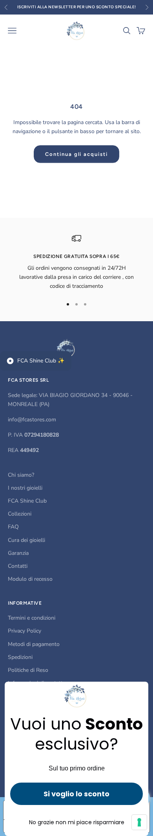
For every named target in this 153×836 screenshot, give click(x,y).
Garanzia (18, 553)
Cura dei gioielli (26, 540)
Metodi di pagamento (34, 644)
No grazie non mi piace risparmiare (76, 822)
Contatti (17, 566)
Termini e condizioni (31, 618)
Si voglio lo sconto (76, 794)
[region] (76, 262)
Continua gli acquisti (76, 154)
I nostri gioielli (25, 488)
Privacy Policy (24, 631)
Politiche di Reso (28, 670)
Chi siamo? (21, 475)
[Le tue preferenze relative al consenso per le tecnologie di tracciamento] (139, 822)
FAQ (13, 527)
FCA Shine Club (27, 501)
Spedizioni (20, 657)
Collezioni (19, 514)
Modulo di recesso (30, 579)
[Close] (138, 691)
